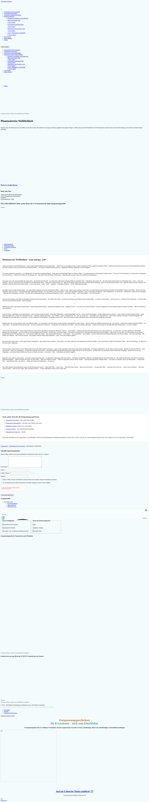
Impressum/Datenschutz (10, 713)
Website (3, 476)
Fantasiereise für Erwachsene (12, 12)
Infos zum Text (12, 505)
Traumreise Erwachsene (12, 420)
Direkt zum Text (12, 506)
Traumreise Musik (11, 429)
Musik (6, 40)
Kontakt (6, 711)
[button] (74, 194)
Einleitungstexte (8, 244)
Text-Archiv (7, 37)
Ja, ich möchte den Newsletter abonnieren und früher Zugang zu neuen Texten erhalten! (26, 482)
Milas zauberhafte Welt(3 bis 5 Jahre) (14, 21)
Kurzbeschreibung (13, 503)
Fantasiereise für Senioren (13, 432)
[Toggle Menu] (1, 9)
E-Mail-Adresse (5, 473)
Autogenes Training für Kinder (12, 15)
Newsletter (7, 250)
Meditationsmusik (9, 245)
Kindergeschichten (9, 16)
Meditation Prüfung (11, 426)
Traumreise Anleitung (10, 247)
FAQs (5, 249)
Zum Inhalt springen (6, 1)
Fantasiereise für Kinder (10, 13)
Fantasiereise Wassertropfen (13, 423)
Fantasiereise (4, 446)
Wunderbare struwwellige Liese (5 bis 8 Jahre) (16, 30)
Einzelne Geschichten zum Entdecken (18, 18)
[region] (74, 100)
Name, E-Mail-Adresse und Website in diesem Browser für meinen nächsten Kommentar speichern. (30, 479)
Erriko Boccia (12, 185)
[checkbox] (16, 523)
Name (3, 470)
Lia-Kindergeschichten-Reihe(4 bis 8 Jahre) (16, 25)
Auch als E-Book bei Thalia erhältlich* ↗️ (74, 791)
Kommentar (4, 467)
